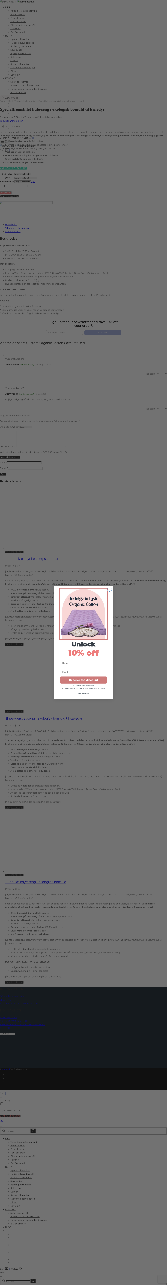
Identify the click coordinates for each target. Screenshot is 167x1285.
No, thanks (83, 693)
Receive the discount (83, 680)
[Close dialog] (109, 589)
